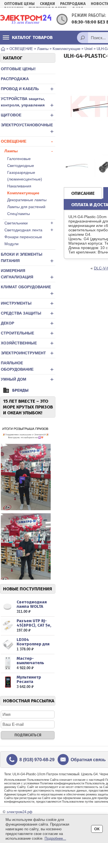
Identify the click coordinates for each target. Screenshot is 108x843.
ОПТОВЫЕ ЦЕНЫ (19, 3)
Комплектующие (23, 193)
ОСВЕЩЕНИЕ (27, 141)
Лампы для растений (26, 207)
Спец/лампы (18, 213)
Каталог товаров (32, 37)
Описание (83, 193)
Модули (11, 244)
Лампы (28, 151)
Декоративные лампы (27, 200)
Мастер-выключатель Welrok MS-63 (30, 663)
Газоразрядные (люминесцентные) (24, 175)
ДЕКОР (27, 323)
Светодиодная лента (28, 230)
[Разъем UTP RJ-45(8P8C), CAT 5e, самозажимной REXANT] (8, 625)
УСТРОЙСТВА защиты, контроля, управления (27, 102)
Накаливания (19, 186)
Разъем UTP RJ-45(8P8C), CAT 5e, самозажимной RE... (34, 627)
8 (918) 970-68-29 (37, 759)
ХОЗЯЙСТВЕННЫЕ (27, 343)
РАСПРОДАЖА (15, 79)
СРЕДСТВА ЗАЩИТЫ (27, 313)
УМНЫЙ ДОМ (27, 379)
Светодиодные (20, 165)
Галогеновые (19, 158)
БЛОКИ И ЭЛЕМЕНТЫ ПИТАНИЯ (27, 258)
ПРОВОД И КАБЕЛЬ (27, 88)
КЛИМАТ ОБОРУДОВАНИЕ (27, 291)
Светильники (28, 223)
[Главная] (3, 48)
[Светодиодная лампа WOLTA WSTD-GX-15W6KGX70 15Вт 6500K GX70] (8, 606)
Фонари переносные (23, 237)
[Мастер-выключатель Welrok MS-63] (8, 663)
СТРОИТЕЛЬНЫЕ (27, 333)
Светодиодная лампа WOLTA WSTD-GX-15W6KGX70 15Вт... (35, 608)
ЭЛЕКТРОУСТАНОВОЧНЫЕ (27, 129)
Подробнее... (55, 838)
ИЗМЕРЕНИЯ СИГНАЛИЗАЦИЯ (27, 274)
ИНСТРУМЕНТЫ (27, 303)
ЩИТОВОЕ (27, 115)
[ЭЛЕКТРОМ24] (25, 19)
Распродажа (73, 3)
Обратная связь (88, 759)
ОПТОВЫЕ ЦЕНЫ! (18, 69)
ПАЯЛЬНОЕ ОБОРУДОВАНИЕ (27, 367)
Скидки (47, 3)
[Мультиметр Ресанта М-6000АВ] (8, 682)
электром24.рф (19, 812)
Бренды (20, 390)
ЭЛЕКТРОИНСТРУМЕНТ (27, 353)
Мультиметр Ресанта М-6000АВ (29, 681)
